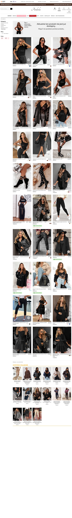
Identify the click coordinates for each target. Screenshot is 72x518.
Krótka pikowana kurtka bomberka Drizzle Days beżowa (57, 381)
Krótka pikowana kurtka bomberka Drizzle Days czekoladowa (66, 381)
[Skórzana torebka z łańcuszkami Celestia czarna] (42, 275)
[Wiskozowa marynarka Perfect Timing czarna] (62, 308)
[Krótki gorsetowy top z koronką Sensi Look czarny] (62, 275)
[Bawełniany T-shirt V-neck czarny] (22, 82)
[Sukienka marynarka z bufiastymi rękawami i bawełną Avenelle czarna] (22, 275)
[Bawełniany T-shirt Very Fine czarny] (62, 113)
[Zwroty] (3, 1)
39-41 (30, 190)
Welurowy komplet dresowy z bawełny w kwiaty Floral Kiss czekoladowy (66, 402)
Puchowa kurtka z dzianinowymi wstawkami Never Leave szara (17, 422)
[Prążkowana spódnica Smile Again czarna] (42, 145)
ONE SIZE (29, 64)
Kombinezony (3, 25)
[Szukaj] (11, 9)
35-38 (28, 190)
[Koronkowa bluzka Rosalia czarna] (42, 113)
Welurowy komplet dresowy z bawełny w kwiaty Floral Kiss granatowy (56, 402)
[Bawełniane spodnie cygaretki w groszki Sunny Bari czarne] (22, 308)
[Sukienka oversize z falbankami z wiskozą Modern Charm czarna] (62, 340)
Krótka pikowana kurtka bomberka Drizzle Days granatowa (47, 381)
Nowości (9, 15)
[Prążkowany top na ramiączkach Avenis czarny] (62, 82)
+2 (30, 160)
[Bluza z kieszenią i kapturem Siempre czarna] (62, 176)
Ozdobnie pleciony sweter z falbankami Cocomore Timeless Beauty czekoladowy (27, 382)
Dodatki (41, 15)
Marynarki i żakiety (4, 27)
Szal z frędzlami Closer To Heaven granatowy (27, 401)
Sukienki (2, 24)
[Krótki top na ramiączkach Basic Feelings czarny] (42, 82)
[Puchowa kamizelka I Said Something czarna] (22, 242)
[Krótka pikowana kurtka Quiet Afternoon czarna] (42, 208)
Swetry (2, 26)
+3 (70, 191)
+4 (70, 66)
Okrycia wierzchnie (21, 15)
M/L (50, 64)
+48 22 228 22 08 (54, 1)
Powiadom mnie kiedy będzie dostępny (26, 127)
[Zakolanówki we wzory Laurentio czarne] (42, 176)
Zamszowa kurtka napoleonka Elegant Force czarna (47, 402)
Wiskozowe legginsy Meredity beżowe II (17, 381)
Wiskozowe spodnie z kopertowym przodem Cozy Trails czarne (27, 422)
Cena (2, 36)
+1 (30, 97)
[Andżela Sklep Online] (36, 8)
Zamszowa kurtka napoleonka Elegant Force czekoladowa (37, 402)
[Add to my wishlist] (28, 60)
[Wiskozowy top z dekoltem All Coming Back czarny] (22, 145)
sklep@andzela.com (68, 1)
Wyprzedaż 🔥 (33, 15)
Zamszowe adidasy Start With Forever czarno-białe (17, 401)
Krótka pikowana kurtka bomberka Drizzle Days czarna (37, 381)
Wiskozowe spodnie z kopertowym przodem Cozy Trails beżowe (37, 422)
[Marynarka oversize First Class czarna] (62, 242)
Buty (38, 15)
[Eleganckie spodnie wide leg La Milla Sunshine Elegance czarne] (22, 208)
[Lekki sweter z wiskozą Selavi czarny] (62, 50)
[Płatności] (13, 1)
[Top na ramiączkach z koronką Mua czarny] (22, 113)
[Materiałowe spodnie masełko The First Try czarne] (62, 208)
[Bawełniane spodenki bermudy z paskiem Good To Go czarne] (22, 340)
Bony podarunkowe (60, 15)
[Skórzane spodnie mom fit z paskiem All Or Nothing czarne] (42, 242)
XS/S (48, 64)
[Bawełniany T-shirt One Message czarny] (22, 50)
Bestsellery (47, 15)
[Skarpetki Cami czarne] (22, 176)
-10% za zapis (42, 1)
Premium (53, 15)
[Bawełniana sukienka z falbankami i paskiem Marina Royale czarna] (42, 308)
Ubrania (14, 15)
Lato (28, 15)
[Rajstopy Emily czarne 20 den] (62, 145)
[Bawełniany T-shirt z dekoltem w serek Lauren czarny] (42, 50)
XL (30, 322)
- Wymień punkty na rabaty (27, 1)
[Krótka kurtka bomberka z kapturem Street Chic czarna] (42, 340)
